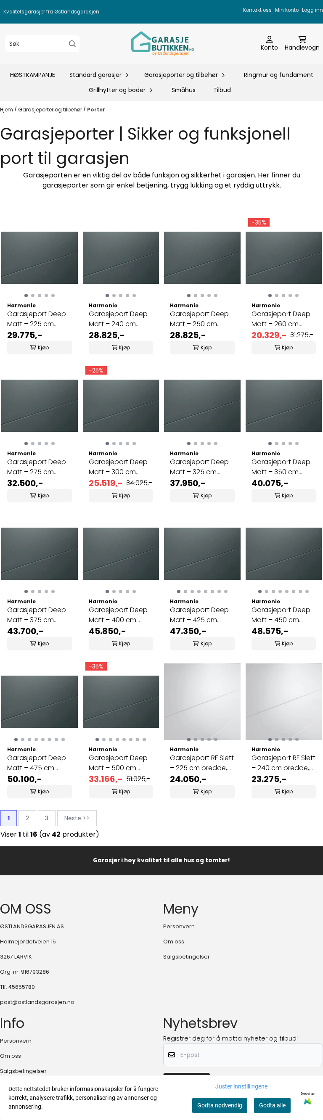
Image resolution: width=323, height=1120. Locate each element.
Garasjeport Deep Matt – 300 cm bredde (118, 467)
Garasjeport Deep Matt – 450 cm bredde (281, 615)
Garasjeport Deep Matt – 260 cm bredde (281, 319)
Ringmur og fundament (278, 75)
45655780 (21, 987)
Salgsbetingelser (186, 956)
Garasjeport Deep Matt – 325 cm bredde (199, 467)
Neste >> (77, 818)
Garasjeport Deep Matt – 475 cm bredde (36, 763)
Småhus (184, 90)
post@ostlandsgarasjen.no (37, 1002)
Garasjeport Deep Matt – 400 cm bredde (118, 615)
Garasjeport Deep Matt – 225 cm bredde (36, 319)
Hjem (7, 109)
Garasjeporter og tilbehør (50, 109)
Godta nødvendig (219, 1105)
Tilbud (222, 90)
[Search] (72, 44)
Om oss (173, 941)
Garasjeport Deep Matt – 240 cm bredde (118, 319)
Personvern (179, 926)
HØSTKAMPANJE (32, 75)
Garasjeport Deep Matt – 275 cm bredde (36, 467)
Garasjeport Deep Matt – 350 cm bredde (281, 467)
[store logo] (164, 43)
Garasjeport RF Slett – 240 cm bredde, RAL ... (283, 763)
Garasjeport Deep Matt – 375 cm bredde (36, 615)
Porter (96, 109)
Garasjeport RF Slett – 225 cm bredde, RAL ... (202, 763)
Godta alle (272, 1105)
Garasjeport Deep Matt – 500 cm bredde (118, 763)
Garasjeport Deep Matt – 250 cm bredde (199, 319)
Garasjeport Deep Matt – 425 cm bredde (199, 615)
